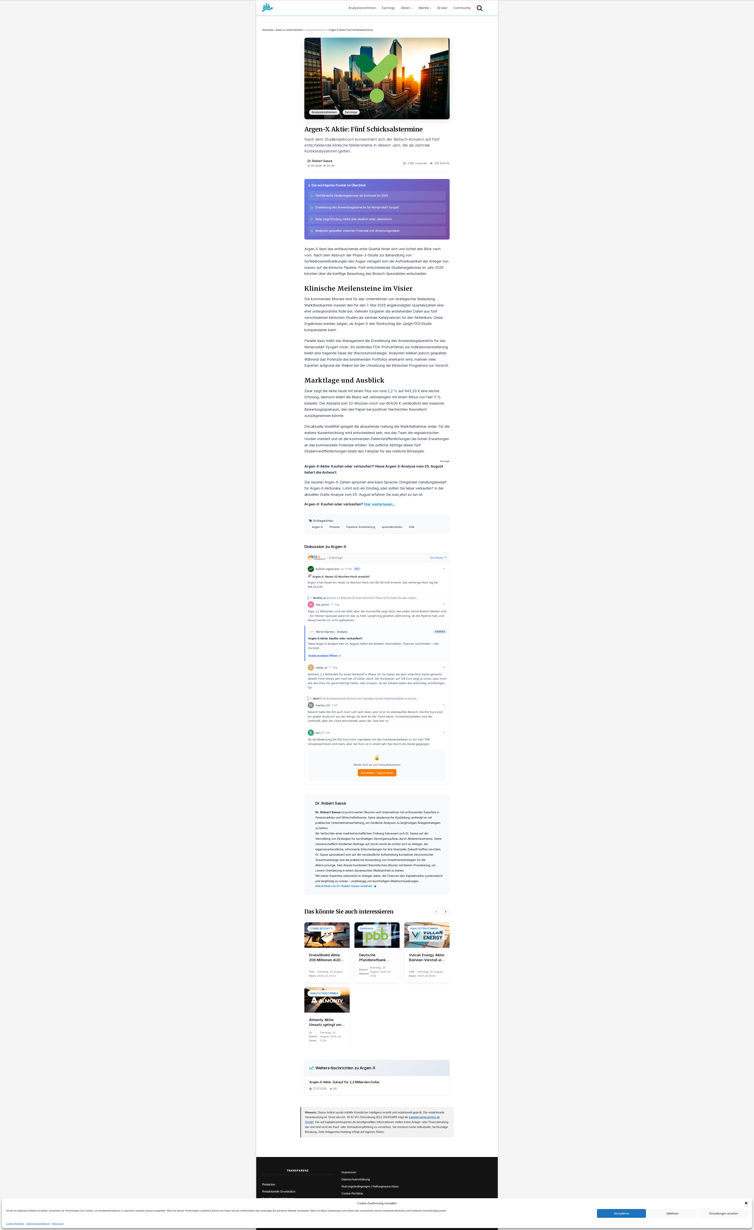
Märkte (424, 8)
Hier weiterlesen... (379, 504)
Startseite (267, 30)
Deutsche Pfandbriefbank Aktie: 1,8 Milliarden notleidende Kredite (376, 957)
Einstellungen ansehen (723, 1213)
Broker (442, 8)
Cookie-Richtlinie (15, 1223)
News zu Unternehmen (289, 30)
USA (411, 527)
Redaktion (268, 1184)
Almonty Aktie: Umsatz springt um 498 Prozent (325, 1022)
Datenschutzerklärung (38, 1223)
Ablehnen (673, 1213)
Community (462, 8)
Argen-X (317, 527)
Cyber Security (321, 928)
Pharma (334, 527)
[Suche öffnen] (479, 8)
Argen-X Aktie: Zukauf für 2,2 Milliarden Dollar (344, 1082)
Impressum (58, 1223)
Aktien (405, 8)
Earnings (388, 8)
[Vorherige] (436, 912)
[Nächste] (446, 912)
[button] (746, 1203)
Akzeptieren (621, 1213)
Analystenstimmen (362, 8)
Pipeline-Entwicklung (360, 527)
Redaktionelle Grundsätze (278, 1191)
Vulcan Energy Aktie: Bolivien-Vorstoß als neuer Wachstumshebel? (427, 957)
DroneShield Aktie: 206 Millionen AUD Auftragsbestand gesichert (325, 957)
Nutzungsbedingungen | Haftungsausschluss (370, 1186)
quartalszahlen (392, 527)
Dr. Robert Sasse (319, 161)
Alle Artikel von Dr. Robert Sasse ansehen (343, 886)
